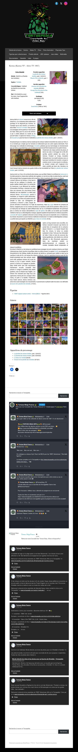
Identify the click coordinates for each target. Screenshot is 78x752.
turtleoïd (21, 119)
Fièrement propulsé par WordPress (19, 743)
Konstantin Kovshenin (50, 743)
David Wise (34, 106)
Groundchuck (15, 138)
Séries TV (33, 50)
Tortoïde (18, 82)
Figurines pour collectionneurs (18, 54)
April (37, 210)
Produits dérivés (33, 54)
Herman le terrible (22, 127)
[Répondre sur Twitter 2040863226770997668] (17, 466)
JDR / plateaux (44, 54)
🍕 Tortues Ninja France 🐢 (25, 416)
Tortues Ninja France (23, 548)
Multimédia (63, 54)
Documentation (13, 58)
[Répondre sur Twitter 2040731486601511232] (17, 518)
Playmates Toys (60, 50)
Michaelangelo (25, 194)
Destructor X (64, 174)
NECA (38, 293)
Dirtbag (33, 135)
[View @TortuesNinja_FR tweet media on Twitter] (45, 513)
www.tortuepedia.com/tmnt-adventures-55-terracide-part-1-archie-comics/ (35, 694)
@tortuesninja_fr (39, 416)
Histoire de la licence (15, 50)
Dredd (56, 251)
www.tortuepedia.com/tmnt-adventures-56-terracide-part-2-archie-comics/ (32, 561)
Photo (16, 563)
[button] (14, 308)
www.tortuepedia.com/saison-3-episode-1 (33, 590)
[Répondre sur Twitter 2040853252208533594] (17, 502)
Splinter (43, 210)
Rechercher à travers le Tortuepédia (19, 393)
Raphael (19, 215)
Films (39, 50)
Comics (25, 50)
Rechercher (63, 396)
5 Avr (48, 416)
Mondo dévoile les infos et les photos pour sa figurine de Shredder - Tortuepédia (37, 659)
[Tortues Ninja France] (14, 533)
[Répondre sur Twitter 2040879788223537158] (17, 436)
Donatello (37, 146)
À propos (35, 58)
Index (29, 58)
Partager (15, 569)
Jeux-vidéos (54, 54)
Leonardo (13, 215)
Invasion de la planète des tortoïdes (24, 359)
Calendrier (23, 58)
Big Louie (50, 204)
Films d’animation (48, 50)
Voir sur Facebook (15, 567)
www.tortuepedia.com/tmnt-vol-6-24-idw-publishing (45, 616)
